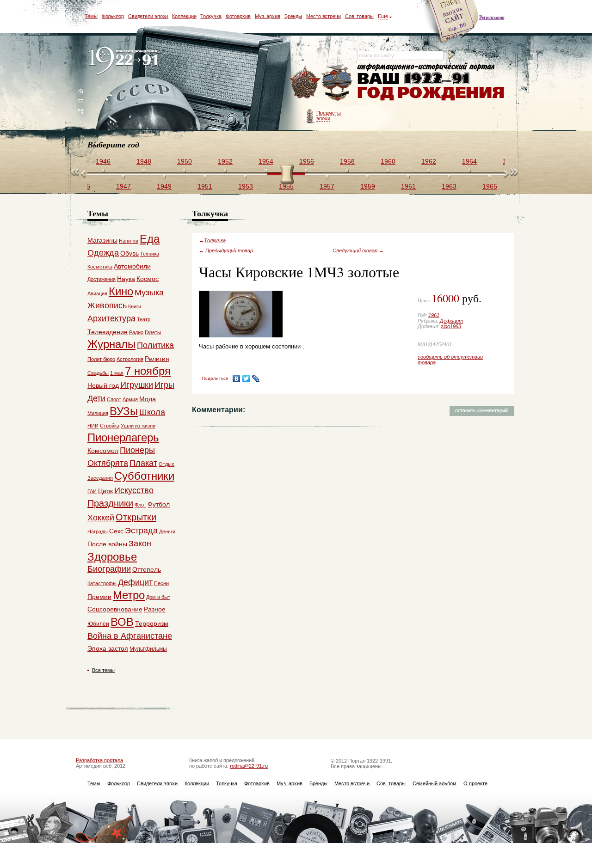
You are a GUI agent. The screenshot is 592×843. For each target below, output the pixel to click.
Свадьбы (98, 373)
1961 (433, 315)
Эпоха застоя (107, 648)
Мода (147, 399)
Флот (140, 504)
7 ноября (148, 371)
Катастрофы (102, 583)
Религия (157, 358)
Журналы (111, 344)
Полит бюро (101, 359)
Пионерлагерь (123, 437)
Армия (130, 399)
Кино (121, 291)
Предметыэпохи (328, 115)
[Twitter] (246, 379)
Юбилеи (98, 624)
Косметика (99, 266)
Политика (155, 345)
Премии (99, 596)
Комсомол (102, 450)
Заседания (100, 478)
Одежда (103, 252)
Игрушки (136, 385)
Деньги (167, 531)
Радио (136, 332)
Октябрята (107, 463)
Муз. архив (267, 16)
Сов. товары (359, 16)
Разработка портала (99, 760)
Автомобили (132, 266)
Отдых (166, 464)
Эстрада (141, 530)
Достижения (101, 279)
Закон (140, 543)
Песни (161, 583)
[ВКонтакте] (236, 379)
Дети (96, 398)
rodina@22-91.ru (249, 766)
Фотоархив (238, 16)
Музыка (149, 292)
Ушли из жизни (138, 425)
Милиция (97, 413)
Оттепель (146, 569)
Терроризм (151, 623)
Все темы (103, 670)
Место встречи (323, 16)
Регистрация (491, 17)
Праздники (110, 503)
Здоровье (112, 556)
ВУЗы (124, 411)
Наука (126, 278)
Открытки (136, 517)
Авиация (97, 293)
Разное (155, 609)
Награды (97, 531)
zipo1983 (451, 326)
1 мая (116, 373)
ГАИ (92, 491)
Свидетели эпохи (148, 16)
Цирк (105, 491)
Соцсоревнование (114, 609)
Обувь (129, 253)
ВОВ (122, 622)
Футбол (159, 504)
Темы (91, 16)
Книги (134, 306)
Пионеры (137, 450)
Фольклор (113, 16)
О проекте (475, 783)
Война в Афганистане (129, 636)
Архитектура (111, 318)
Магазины (102, 240)
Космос (147, 278)
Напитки (128, 241)
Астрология (130, 359)
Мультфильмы (148, 649)
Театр (143, 319)
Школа (152, 412)
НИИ (93, 425)
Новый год (103, 385)
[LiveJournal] (256, 379)
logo (125, 61)
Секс (116, 531)
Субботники (144, 476)
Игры (164, 385)
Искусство (134, 490)
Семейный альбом (434, 783)
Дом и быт (158, 597)
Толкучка (210, 16)
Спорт (114, 399)
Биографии (109, 569)
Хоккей (100, 517)
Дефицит (451, 321)
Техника (149, 254)
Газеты (153, 332)
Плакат (143, 463)
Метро (129, 595)
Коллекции (184, 16)
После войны (107, 544)
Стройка (109, 425)
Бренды (293, 16)
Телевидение (107, 332)
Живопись (107, 305)
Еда (150, 238)
